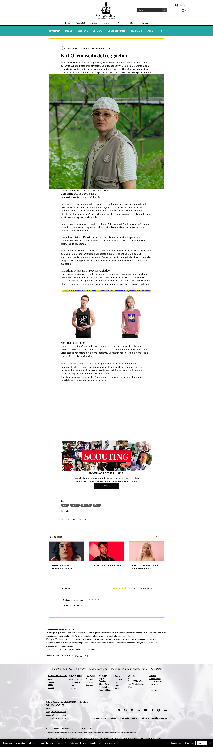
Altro (150, 31)
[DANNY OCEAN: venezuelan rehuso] (66, 551)
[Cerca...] (164, 10)
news (64, 505)
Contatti (51, 688)
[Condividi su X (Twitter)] (68, 519)
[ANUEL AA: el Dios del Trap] (106, 551)
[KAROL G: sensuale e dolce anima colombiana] (146, 551)
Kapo (96, 505)
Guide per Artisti (116, 31)
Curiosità (98, 31)
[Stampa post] (86, 519)
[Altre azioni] (150, 48)
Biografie (83, 31)
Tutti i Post (54, 31)
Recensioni (136, 31)
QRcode (131, 687)
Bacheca (89, 685)
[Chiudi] (210, 743)
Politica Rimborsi (148, 718)
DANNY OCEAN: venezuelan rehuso (62, 567)
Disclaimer (162, 718)
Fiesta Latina (104, 687)
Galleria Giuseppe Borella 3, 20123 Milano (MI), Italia (67, 702)
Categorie (90, 679)
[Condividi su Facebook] (62, 519)
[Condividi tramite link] (80, 519)
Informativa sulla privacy (107, 743)
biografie (86, 505)
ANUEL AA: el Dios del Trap (106, 565)
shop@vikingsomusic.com (56, 718)
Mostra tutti (160, 536)
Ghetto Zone (104, 684)
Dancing (102, 681)
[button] (184, 10)
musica (74, 505)
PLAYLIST (90, 676)
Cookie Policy (114, 718)
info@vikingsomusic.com (147, 643)
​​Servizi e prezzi (75, 679)
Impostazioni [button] (176, 743)
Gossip (69, 31)
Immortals (89, 682)
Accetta (202, 743)
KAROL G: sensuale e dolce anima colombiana (146, 567)
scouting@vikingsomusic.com (58, 715)
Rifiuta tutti (189, 743)
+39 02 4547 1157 (57, 705)
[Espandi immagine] (103, 295)
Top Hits (102, 678)
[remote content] (106, 407)
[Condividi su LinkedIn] (74, 519)
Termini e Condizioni (130, 718)
